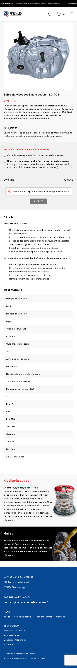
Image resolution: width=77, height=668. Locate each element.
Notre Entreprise (22, 616)
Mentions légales (12, 635)
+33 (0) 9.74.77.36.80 (17, 597)
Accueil (7, 616)
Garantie (8, 644)
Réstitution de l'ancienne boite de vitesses (26, 149)
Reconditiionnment (43, 616)
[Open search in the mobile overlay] (50, 14)
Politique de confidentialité (15, 659)
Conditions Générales (15, 639)
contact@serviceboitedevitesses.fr (26, 602)
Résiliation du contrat (15, 630)
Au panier (38, 201)
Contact (60, 616)
